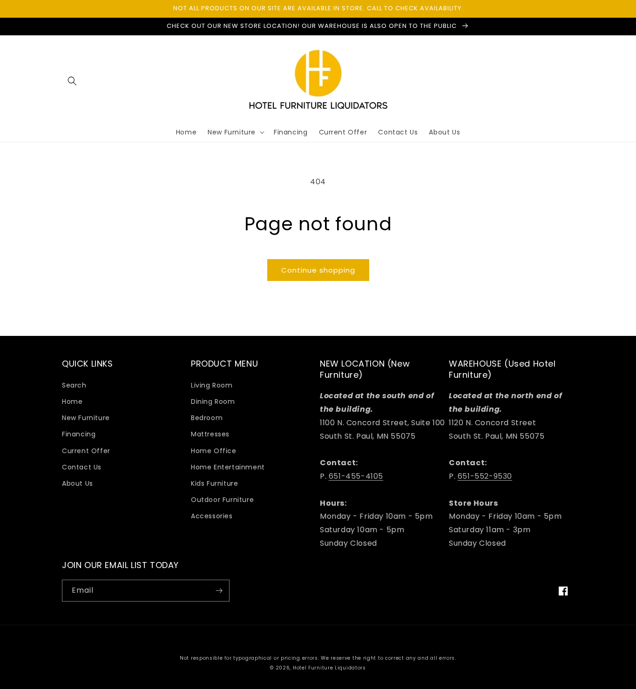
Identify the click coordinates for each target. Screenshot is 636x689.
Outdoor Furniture (222, 499)
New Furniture (86, 417)
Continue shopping (318, 270)
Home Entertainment (228, 467)
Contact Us (81, 467)
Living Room (212, 385)
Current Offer (86, 450)
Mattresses (210, 434)
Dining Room (213, 401)
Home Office (214, 450)
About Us (77, 483)
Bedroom (207, 417)
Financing (78, 434)
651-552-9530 (485, 476)
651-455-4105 (356, 476)
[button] (72, 81)
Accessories (212, 516)
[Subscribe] (219, 591)
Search (74, 385)
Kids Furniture (214, 483)
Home (72, 401)
